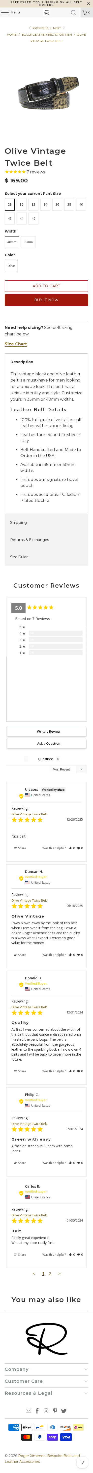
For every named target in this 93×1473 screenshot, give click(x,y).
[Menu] (2, 12)
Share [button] (21, 848)
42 (9, 218)
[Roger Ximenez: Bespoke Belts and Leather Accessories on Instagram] (46, 1411)
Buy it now (46, 300)
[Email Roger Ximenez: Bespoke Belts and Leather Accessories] (28, 1411)
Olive (11, 265)
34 (45, 204)
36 (57, 204)
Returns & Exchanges (29, 540)
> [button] (59, 1273)
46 (33, 218)
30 (21, 204)
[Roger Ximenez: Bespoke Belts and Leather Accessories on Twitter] (64, 1411)
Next (57, 28)
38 (69, 204)
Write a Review (49, 731)
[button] (72, 848)
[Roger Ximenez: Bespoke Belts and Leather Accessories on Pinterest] (55, 1411)
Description (21, 362)
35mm (28, 242)
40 (81, 204)
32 (33, 204)
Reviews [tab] (15, 759)
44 (21, 218)
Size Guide (19, 557)
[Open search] (73, 12)
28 (9, 204)
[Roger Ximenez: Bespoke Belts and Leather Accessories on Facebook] (37, 1411)
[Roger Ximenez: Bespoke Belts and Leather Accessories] (46, 12)
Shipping (18, 522)
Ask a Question (48, 743)
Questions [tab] (46, 759)
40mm (11, 242)
